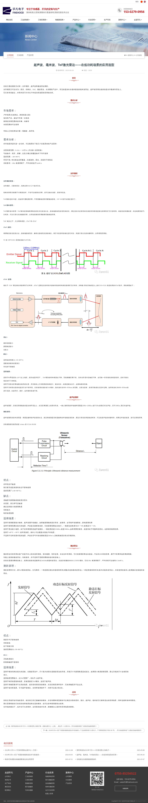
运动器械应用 (49, 783)
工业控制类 (25, 20)
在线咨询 (125, 788)
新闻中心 (121, 20)
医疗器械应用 (49, 780)
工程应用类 (42, 20)
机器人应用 (49, 793)
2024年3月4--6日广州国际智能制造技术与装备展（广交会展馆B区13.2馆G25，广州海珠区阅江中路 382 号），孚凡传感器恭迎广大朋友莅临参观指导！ (95, 730)
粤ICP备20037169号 (140, 801)
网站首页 (9, 20)
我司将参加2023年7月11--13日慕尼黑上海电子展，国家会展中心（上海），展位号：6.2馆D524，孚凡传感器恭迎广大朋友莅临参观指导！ (54, 726)
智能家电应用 (49, 776)
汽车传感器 (29, 790)
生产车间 (107, 20)
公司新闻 (10, 55)
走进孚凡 (137, 20)
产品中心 (76, 20)
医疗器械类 (29, 787)
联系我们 (8, 790)
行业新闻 (20, 55)
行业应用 (91, 20)
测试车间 (8, 787)
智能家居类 (59, 20)
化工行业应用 (49, 790)
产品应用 (30, 55)
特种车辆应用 (49, 787)
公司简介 (8, 776)
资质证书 (8, 780)
